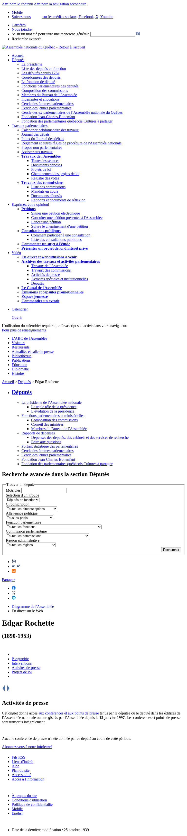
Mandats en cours (44, 191)
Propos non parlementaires (41, 147)
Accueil (18, 55)
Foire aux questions (46, 442)
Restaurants (20, 347)
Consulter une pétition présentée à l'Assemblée (67, 218)
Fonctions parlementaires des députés (49, 86)
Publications (21, 360)
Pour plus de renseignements (24, 330)
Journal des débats (35, 134)
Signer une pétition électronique (55, 213)
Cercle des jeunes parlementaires (46, 108)
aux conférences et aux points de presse (68, 713)
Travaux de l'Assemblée (41, 156)
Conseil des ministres (47, 424)
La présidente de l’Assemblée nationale (51, 402)
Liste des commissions (48, 187)
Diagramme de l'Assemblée (33, 606)
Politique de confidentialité (32, 804)
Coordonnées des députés (41, 77)
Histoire (18, 373)
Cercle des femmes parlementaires (47, 104)
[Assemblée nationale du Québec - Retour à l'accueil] (43, 47)
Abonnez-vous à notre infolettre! (27, 747)
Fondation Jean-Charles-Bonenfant (48, 117)
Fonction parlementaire (23, 522)
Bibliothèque (21, 356)
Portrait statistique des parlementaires (49, 446)
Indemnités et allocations (40, 99)
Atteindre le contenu (17, 4)
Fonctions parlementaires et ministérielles (52, 415)
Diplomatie (20, 369)
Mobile (17, 809)
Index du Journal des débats (42, 139)
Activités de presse (45, 274)
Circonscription (17, 504)
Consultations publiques (41, 231)
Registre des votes (45, 178)
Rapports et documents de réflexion (58, 200)
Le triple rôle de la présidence (53, 407)
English (17, 813)
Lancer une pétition (46, 222)
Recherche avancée (26, 39)
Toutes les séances (45, 161)
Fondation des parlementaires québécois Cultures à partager (66, 121)
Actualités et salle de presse (33, 351)
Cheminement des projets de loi (55, 174)
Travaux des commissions (42, 182)
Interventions (22, 663)
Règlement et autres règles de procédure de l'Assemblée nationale (71, 143)
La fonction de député (38, 82)
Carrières (19, 25)
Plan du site (20, 770)
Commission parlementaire (26, 531)
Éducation (19, 365)
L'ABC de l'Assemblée (29, 338)
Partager (8, 580)
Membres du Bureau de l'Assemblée (49, 95)
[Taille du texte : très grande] (18, 566)
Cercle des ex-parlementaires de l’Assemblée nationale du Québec (72, 112)
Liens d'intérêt (22, 762)
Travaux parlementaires (29, 125)
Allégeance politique (21, 513)
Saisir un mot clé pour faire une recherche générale (50, 34)
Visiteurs (18, 343)
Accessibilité (21, 775)
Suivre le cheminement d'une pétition (59, 226)
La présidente (31, 64)
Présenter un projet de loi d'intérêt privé (54, 248)
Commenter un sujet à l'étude (45, 244)
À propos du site (24, 796)
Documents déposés (46, 165)
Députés (18, 60)
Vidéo (16, 253)
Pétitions (28, 209)
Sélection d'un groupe (22, 495)
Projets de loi (41, 169)
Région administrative (22, 540)
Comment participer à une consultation (60, 235)
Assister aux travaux (37, 152)
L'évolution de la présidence (52, 411)
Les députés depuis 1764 (40, 73)
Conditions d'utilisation (29, 800)
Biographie (20, 659)
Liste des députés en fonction (43, 68)
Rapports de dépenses (38, 433)
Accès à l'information (28, 779)
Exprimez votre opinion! (30, 204)
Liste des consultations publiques (56, 239)
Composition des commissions (44, 90)
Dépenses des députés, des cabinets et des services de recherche (80, 437)
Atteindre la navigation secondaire (60, 4)
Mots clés (13, 490)
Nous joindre (22, 29)
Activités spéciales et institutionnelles (59, 279)
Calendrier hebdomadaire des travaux (50, 130)
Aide (15, 766)
